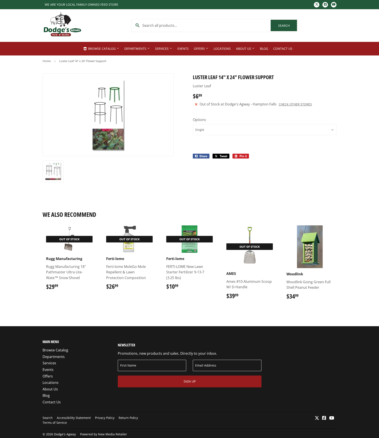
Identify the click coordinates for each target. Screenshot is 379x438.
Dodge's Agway (65, 434)
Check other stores (295, 104)
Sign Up (190, 381)
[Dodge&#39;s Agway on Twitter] (317, 418)
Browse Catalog (101, 48)
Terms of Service (55, 422)
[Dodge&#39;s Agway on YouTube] (331, 418)
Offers (200, 48)
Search (287, 25)
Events (183, 48)
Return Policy (128, 418)
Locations (222, 48)
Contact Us (282, 48)
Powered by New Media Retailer (103, 434)
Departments (135, 48)
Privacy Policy (104, 418)
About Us (244, 48)
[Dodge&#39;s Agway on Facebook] (324, 418)
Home (47, 61)
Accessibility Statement (74, 418)
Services (162, 48)
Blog (264, 48)
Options (199, 119)
